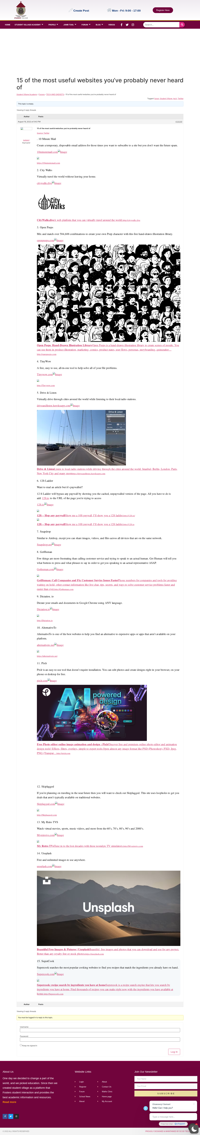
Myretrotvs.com (46, 835)
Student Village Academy (28, 25)
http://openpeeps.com (46, 354)
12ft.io (45, 498)
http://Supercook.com (53, 993)
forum (156, 98)
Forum (85, 25)
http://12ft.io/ (129, 515)
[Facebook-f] (121, 25)
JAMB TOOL (68, 25)
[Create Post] (71, 10)
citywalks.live (44, 183)
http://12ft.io (128, 524)
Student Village (166, 98)
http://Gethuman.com (63, 589)
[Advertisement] (99, 52)
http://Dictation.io (45, 620)
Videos (111, 25)
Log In (174, 1051)
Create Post (81, 10)
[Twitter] (127, 25)
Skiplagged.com (46, 804)
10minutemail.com (47, 152)
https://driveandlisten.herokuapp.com (88, 473)
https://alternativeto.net (47, 655)
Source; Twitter (43, 133)
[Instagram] (133, 25)
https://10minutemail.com (48, 162)
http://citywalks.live (131, 220)
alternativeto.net (45, 645)
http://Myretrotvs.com (133, 846)
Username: (24, 1027)
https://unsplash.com (94, 953)
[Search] (182, 24)
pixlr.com (42, 680)
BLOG (98, 25)
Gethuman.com (45, 569)
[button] (194, 1129)
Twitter (180, 98)
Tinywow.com (45, 374)
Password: (24, 1036)
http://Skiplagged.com (47, 814)
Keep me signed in (29, 1046)
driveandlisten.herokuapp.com (53, 405)
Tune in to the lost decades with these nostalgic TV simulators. (80, 846)
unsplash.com (44, 866)
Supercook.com (45, 974)
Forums (42, 94)
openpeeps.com (45, 240)
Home (7, 25)
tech (175, 98)
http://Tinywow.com (46, 385)
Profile (52, 25)
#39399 (179, 122)
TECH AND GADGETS (55, 94)
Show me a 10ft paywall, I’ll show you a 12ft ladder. (80, 515)
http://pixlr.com (63, 753)
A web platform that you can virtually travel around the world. (80, 220)
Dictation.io (43, 609)
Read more (9, 1102)
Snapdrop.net (44, 544)
